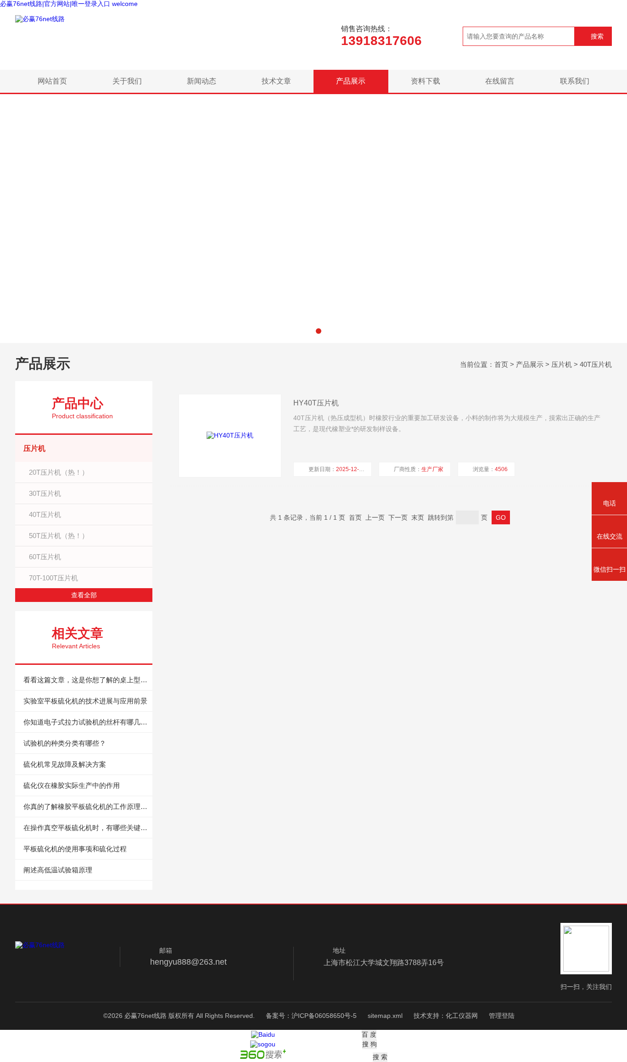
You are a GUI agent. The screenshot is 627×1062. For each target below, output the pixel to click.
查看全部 (84, 595)
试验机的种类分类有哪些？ (64, 743)
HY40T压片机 (316, 403)
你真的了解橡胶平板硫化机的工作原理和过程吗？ (87, 806)
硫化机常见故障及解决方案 (64, 764)
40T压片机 (596, 364)
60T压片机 (45, 557)
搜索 (597, 36)
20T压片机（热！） (59, 472)
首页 (501, 364)
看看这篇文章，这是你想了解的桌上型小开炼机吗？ (87, 680)
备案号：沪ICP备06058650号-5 (311, 1015)
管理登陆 (502, 1015)
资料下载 (425, 81)
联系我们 (574, 81)
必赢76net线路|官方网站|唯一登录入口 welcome (69, 3)
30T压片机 (45, 493)
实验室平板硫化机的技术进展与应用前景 (85, 701)
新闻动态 (201, 81)
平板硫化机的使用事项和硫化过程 (75, 849)
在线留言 (500, 81)
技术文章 (276, 81)
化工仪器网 (462, 1015)
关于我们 (127, 81)
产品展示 (350, 81)
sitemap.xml (385, 1015)
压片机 (561, 364)
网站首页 (52, 81)
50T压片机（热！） (59, 535)
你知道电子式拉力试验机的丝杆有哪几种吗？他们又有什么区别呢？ (87, 722)
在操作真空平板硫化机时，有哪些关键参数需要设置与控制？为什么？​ (87, 828)
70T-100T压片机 (53, 578)
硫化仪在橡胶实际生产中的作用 (71, 785)
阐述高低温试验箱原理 (57, 870)
